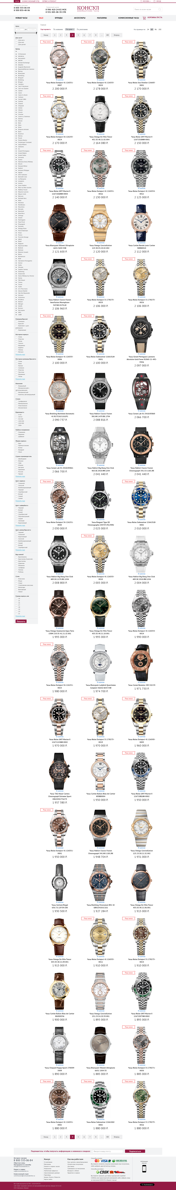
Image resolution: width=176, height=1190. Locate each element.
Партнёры (47, 1175)
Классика (21, 579)
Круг (19, 443)
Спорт (20, 583)
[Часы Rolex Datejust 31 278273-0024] (141, 937)
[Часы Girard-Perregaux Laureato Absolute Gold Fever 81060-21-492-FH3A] (141, 334)
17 (19, 605)
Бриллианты (22, 557)
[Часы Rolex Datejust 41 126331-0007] (59, 60)
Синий (20, 498)
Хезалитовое (22, 408)
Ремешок (21, 321)
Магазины (47, 1164)
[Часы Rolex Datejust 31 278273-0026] (141, 277)
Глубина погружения (22, 430)
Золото (20, 343)
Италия (20, 465)
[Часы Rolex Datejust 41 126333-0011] (100, 937)
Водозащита (20, 412)
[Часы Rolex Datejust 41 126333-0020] (100, 60)
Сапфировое (22, 401)
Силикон (21, 368)
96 (156, 29)
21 (19, 613)
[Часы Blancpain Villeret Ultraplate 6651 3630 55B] (59, 223)
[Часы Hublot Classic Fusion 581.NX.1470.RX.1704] (100, 391)
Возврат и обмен (73, 1171)
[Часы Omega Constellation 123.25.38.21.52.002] (141, 828)
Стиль (18, 576)
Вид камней (19, 554)
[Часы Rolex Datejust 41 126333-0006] (59, 334)
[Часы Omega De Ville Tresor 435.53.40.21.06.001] (141, 882)
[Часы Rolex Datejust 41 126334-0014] (141, 608)
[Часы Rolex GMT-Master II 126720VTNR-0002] (141, 991)
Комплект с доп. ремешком (22, 327)
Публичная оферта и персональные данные (52, 1172)
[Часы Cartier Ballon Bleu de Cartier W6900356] (59, 991)
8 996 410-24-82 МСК (56, 9)
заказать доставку (105, 1176)
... (101, 35)
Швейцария (22, 459)
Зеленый (21, 521)
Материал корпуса (22, 334)
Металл (20, 352)
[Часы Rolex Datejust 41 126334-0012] (141, 169)
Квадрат (21, 450)
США (19, 463)
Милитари (21, 587)
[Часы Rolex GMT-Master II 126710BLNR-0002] (141, 771)
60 (152, 29)
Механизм (19, 383)
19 (19, 609)
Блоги (51, 1177)
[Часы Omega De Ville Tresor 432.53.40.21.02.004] (100, 114)
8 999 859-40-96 (22, 10)
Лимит (20, 592)
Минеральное (23, 403)
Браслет (21, 323)
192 (160, 29)
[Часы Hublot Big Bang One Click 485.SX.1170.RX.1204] (59, 554)
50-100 (20, 419)
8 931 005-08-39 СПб (56, 12)
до (26, 29)
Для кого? (19, 38)
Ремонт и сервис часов (52, 1166)
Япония (20, 461)
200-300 (21, 423)
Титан (20, 341)
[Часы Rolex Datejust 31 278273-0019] (100, 717)
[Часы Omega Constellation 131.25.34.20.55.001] (100, 991)
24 (148, 29)
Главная (43, 25)
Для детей (22, 44)
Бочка (20, 448)
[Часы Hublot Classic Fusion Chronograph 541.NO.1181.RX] (100, 828)
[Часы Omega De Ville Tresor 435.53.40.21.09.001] (59, 937)
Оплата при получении (75, 1164)
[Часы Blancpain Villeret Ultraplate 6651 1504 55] (100, 1045)
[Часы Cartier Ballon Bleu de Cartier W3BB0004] (100, 771)
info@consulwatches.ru (21, 1166)
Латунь (20, 350)
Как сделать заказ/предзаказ (78, 1162)
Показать (21, 621)
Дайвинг (21, 436)
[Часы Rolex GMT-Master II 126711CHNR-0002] (59, 717)
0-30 (19, 414)
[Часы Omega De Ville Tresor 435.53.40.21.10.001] (100, 608)
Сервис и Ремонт (49, 1)
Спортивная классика (25, 585)
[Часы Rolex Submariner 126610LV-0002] (100, 1100)
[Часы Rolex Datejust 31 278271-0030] (141, 1045)
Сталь (20, 337)
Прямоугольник (23, 445)
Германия (21, 469)
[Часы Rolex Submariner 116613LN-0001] (100, 334)
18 (19, 607)
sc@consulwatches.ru (21, 1171)
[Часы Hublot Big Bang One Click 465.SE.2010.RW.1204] (100, 445)
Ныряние (21, 434)
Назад (46, 35)
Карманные (22, 330)
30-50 (20, 417)
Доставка (71, 1166)
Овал (20, 452)
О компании (48, 1162)
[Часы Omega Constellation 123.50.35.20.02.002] (100, 223)
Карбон (20, 347)
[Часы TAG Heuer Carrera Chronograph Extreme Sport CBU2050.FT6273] (59, 771)
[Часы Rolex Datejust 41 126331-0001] (59, 828)
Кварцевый (22, 386)
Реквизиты (47, 1168)
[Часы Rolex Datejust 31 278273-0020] (100, 277)
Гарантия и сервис (74, 1173)
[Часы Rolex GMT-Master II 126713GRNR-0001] (141, 114)
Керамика (21, 345)
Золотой (21, 485)
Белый (20, 494)
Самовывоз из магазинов (76, 1168)
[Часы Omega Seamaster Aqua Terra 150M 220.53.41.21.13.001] (59, 608)
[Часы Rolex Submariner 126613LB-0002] (141, 500)
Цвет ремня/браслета (23, 530)
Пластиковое (22, 406)
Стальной (21, 483)
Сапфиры (21, 568)
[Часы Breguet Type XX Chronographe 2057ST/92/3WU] (100, 500)
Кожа (20, 363)
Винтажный (22, 589)
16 (19, 603)
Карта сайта (48, 1179)
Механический (23, 392)
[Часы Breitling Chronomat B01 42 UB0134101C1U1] (100, 882)
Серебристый (22, 492)
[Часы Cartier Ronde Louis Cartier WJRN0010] (141, 223)
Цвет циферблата (22, 505)
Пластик (21, 339)
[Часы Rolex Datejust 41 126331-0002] (59, 1100)
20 (19, 611)
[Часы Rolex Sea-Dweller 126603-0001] (141, 60)
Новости (57, 1177)
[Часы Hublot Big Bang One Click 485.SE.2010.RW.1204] (141, 554)
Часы (17, 1)
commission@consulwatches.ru (24, 1176)
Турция (20, 474)
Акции (46, 1177)
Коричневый (22, 523)
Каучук (20, 366)
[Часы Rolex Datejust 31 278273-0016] (141, 1100)
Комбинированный (24, 487)
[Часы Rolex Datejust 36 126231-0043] (59, 500)
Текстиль (21, 372)
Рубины (20, 572)
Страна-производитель (24, 456)
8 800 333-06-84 (22, 7)
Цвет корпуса (20, 481)
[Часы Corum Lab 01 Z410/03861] (59, 445)
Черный (20, 490)
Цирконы (21, 563)
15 (19, 601)
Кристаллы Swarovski (25, 559)
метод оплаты (110, 1166)
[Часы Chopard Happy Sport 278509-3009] (59, 1045)
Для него (21, 40)
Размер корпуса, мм (22, 596)
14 (19, 598)
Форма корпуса (21, 441)
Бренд (18, 49)
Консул (88, 9)
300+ (20, 425)
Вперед (116, 35)
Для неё (21, 42)
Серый (20, 496)
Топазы (20, 570)
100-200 (21, 421)
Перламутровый (23, 516)
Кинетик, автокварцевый (26, 394)
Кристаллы (22, 561)
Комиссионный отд (30, 1)
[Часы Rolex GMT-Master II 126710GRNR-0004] (59, 169)
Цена (17, 26)
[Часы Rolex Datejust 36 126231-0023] (59, 663)
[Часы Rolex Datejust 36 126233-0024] (59, 114)
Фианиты (21, 565)
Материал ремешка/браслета (26, 359)
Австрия (21, 467)
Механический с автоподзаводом (22, 389)
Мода (20, 581)
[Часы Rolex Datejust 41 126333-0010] (100, 554)
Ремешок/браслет (22, 319)
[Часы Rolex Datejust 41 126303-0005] (141, 717)
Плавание (21, 432)
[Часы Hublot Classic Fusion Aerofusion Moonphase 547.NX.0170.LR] (59, 277)
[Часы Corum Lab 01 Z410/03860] (141, 391)
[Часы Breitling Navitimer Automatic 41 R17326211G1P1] (59, 391)
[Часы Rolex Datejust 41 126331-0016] (100, 169)
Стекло (18, 399)
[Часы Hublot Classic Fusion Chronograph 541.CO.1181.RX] (141, 445)
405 (107, 35)
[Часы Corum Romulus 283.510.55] (141, 663)
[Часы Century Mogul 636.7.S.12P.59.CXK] (59, 882)
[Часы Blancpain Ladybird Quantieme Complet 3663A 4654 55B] (100, 663)
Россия (20, 472)
